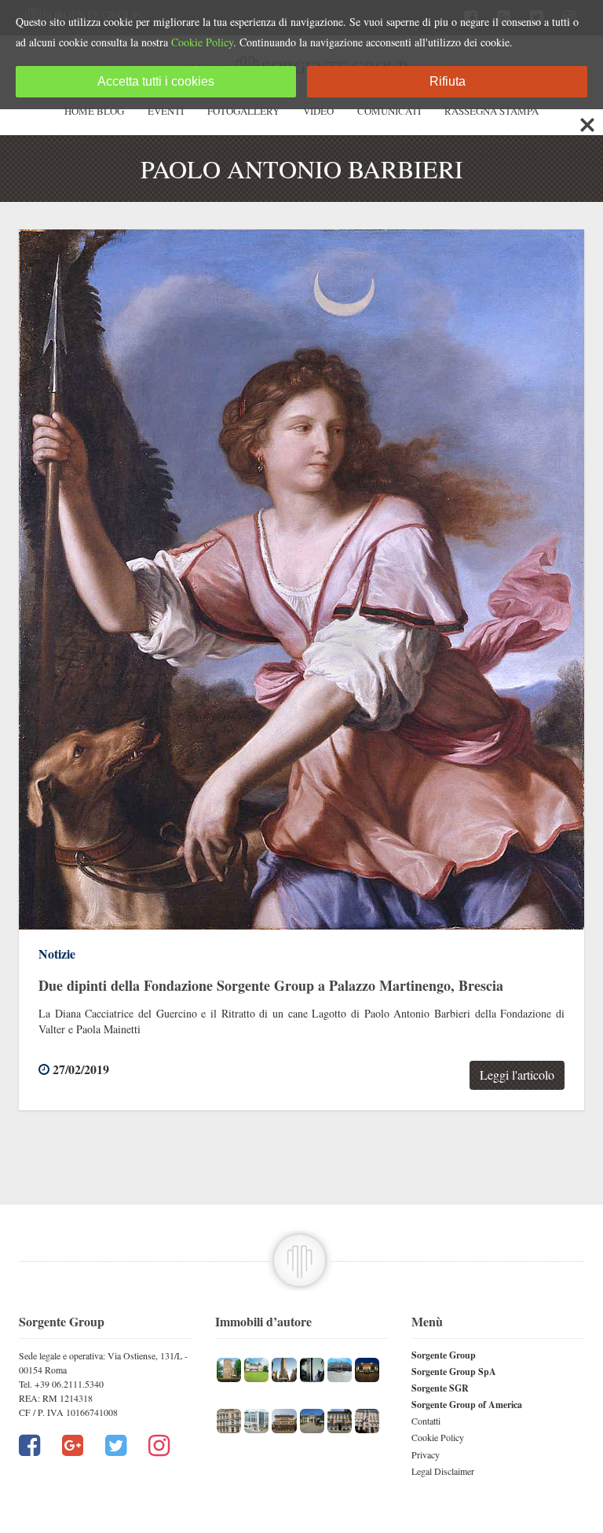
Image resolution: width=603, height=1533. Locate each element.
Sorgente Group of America (466, 1404)
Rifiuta (447, 81)
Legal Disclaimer (442, 1471)
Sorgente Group (443, 1355)
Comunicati (389, 111)
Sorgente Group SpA (453, 1371)
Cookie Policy (437, 1437)
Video (318, 111)
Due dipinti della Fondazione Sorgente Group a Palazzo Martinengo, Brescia (270, 985)
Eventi (166, 111)
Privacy (425, 1454)
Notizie (56, 953)
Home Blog (94, 111)
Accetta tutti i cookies (155, 81)
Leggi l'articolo (517, 1074)
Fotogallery (243, 111)
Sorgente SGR (440, 1388)
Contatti (425, 1420)
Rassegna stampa (491, 111)
